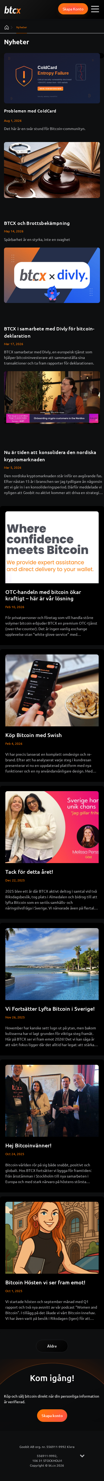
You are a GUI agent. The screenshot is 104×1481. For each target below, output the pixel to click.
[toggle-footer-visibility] (82, 1456)
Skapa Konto (73, 8)
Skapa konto (52, 1415)
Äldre (52, 1346)
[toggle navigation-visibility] (95, 8)
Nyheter (21, 27)
